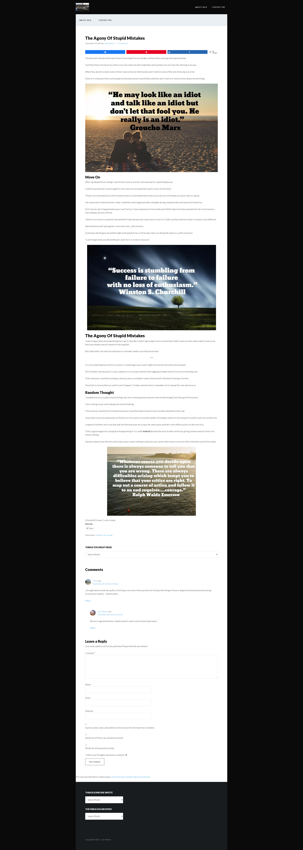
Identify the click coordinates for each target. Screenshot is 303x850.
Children (99, 535)
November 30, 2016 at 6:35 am (110, 614)
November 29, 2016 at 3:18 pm (105, 584)
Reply (88, 600)
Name (88, 684)
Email (87, 697)
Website (89, 711)
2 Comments (122, 43)
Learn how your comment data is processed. (130, 777)
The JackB (95, 7)
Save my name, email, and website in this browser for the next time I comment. (120, 727)
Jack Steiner (103, 611)
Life (104, 535)
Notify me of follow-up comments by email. (104, 738)
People (110, 535)
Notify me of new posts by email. (100, 748)
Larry (95, 581)
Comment (90, 653)
